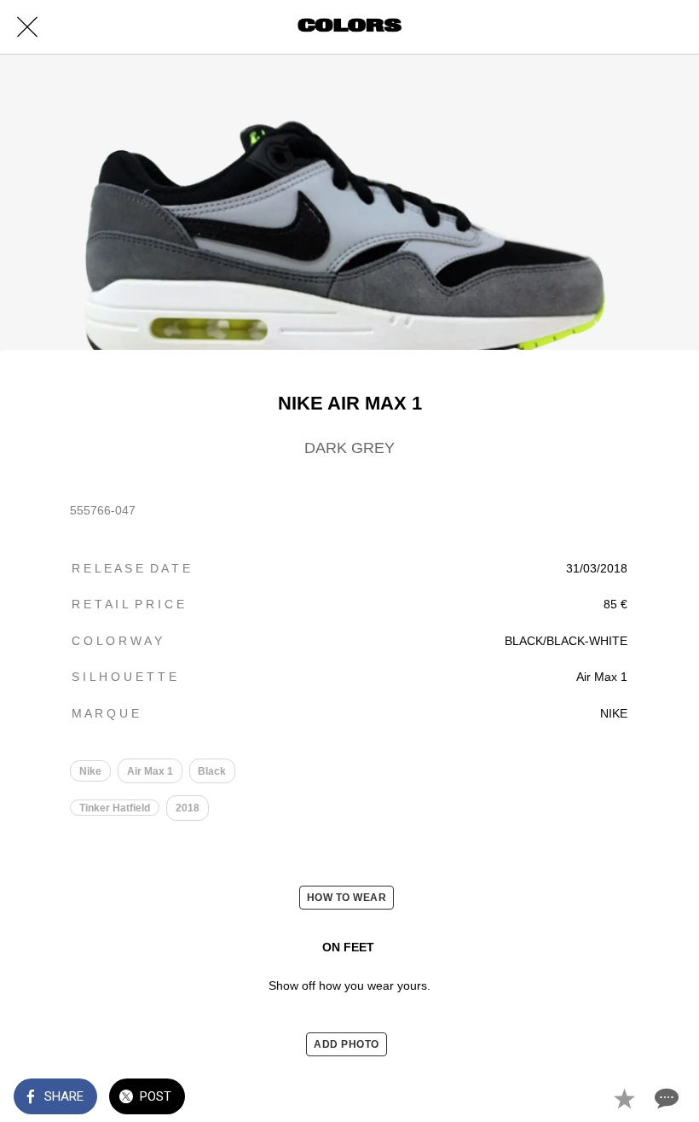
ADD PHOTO (346, 1044)
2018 (187, 808)
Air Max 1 (150, 771)
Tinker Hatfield (114, 808)
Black (212, 771)
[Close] (27, 27)
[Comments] (664, 1098)
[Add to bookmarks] (624, 1098)
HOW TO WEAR (347, 898)
